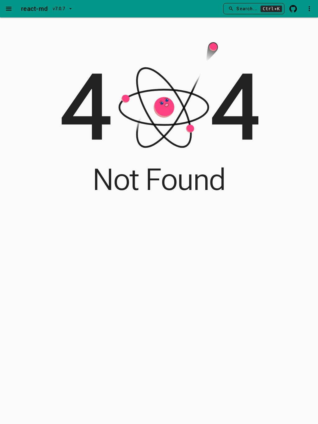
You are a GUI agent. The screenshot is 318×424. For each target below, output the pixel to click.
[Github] (293, 8)
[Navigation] (8, 8)
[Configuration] (309, 8)
